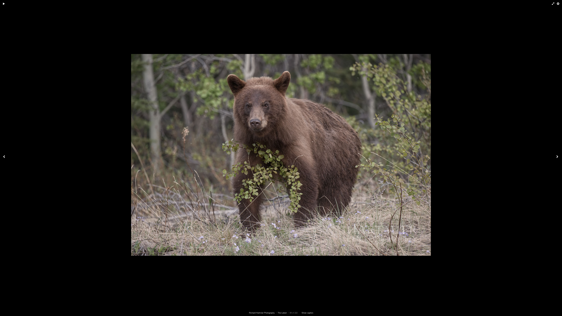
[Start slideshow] (4, 3)
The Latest (282, 312)
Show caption (307, 312)
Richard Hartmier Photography (262, 312)
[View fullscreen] (552, 3)
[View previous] (4, 158)
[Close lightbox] (558, 3)
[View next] (557, 158)
